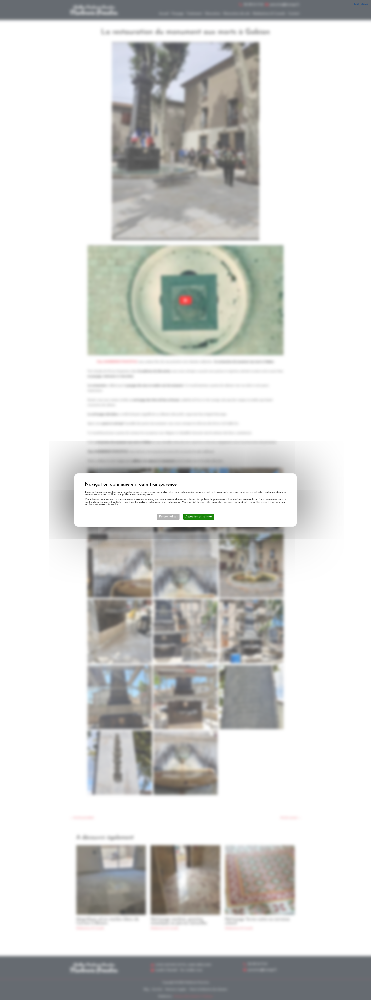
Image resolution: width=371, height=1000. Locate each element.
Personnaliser (168, 516)
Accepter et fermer (198, 516)
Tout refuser (361, 4)
